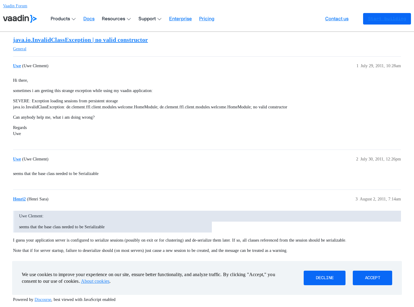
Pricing (206, 18)
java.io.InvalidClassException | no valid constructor (80, 39)
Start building (387, 19)
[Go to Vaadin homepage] (19, 19)
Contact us (337, 18)
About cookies (95, 281)
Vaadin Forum (15, 6)
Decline (324, 278)
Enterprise (180, 18)
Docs (89, 18)
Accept (372, 278)
